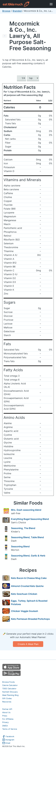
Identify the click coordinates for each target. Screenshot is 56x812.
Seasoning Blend (20, 546)
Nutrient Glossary (10, 692)
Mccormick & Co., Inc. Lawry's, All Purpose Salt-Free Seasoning (30, 35)
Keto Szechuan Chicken (24, 593)
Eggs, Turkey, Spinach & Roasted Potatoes (29, 602)
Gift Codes (7, 698)
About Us (6, 712)
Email (8, 743)
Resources (6, 702)
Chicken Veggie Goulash (24, 611)
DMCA (5, 726)
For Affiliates (7, 719)
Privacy (5, 722)
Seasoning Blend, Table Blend (27, 537)
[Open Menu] (51, 4)
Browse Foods (8, 682)
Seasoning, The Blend (23, 528)
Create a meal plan (28, 644)
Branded (17, 10)
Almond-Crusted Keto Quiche (27, 586)
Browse (6, 10)
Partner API (7, 709)
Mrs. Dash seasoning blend (26, 509)
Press (4, 716)
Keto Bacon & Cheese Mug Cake (29, 578)
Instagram (10, 740)
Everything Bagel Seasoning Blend (30, 519)
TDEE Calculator (9, 689)
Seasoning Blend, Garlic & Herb (28, 555)
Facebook (10, 736)
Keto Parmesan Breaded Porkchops (30, 618)
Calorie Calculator (10, 685)
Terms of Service (9, 729)
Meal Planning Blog (10, 695)
